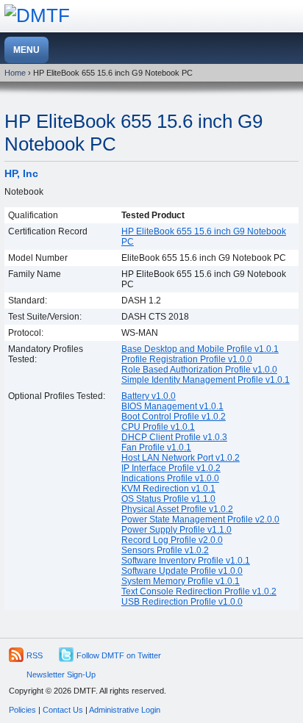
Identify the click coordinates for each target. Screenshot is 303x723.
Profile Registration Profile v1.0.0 (186, 359)
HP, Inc (21, 173)
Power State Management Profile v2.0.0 (200, 519)
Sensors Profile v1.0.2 (165, 550)
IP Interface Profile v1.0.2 (171, 468)
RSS (34, 655)
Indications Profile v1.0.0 (170, 478)
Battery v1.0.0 (148, 396)
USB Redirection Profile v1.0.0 (182, 602)
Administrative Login (124, 709)
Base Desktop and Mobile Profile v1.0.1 (200, 349)
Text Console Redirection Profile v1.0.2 (199, 591)
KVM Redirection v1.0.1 (168, 488)
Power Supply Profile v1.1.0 (176, 530)
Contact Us (63, 709)
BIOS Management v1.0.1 (172, 406)
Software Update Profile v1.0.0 (182, 571)
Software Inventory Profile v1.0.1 (185, 560)
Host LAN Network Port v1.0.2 (180, 458)
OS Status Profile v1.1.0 (168, 499)
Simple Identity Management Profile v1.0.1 (205, 380)
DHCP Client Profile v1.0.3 (174, 437)
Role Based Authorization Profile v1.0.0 (199, 369)
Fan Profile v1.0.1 (156, 447)
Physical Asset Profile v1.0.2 (177, 509)
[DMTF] (37, 15)
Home (15, 72)
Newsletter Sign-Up (61, 674)
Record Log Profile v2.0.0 (172, 540)
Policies (22, 709)
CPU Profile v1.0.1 (158, 427)
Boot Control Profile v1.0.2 (173, 416)
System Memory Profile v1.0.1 (180, 581)
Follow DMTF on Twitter (118, 655)
